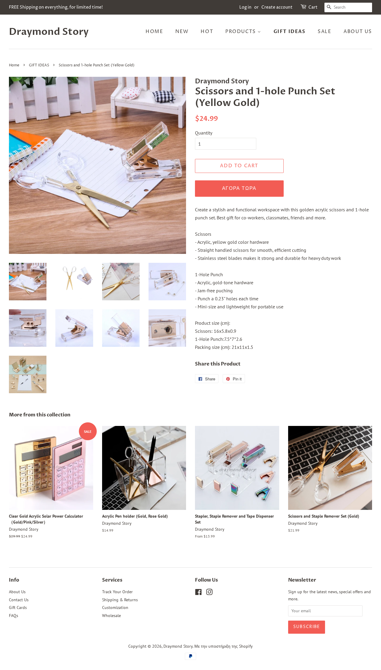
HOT (207, 31)
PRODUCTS (241, 31)
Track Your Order (117, 591)
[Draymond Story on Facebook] (198, 593)
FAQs (13, 615)
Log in (245, 7)
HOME (154, 31)
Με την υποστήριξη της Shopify (223, 646)
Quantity (203, 133)
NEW (182, 31)
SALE (324, 31)
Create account (277, 7)
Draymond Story (49, 32)
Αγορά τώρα (239, 188)
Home (14, 65)
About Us (17, 591)
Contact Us (19, 599)
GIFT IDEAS (290, 31)
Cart (313, 7)
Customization (115, 607)
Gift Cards (18, 607)
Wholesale (111, 615)
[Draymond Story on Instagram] (209, 593)
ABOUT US (357, 31)
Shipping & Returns (120, 599)
